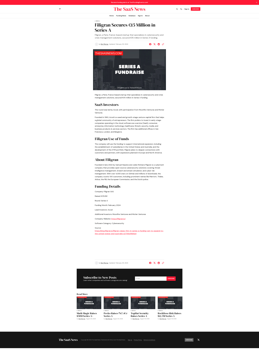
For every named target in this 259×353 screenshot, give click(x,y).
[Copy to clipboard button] (162, 44)
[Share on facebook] (150, 44)
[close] (256, 2)
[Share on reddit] (159, 44)
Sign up (130, 340)
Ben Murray (104, 44)
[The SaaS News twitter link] (198, 340)
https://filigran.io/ (118, 219)
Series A (98, 21)
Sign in (186, 9)
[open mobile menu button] (60, 9)
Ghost (112, 340)
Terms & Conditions (149, 340)
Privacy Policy (138, 340)
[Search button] (177, 9)
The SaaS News (121, 340)
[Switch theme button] (181, 9)
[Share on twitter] (154, 44)
